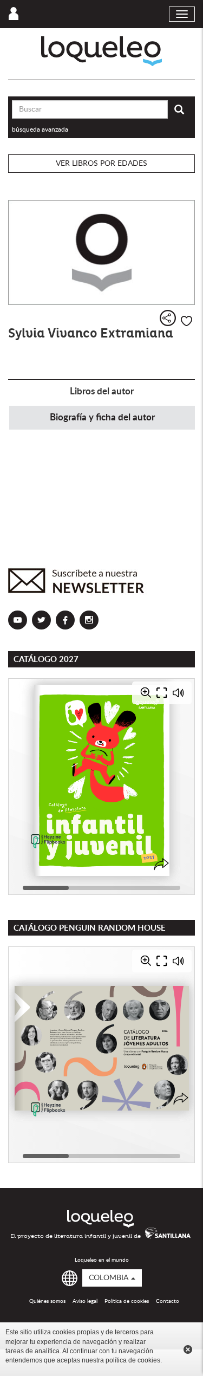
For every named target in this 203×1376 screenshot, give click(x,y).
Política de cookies (126, 1301)
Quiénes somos (47, 1301)
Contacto (167, 1301)
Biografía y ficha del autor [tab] (102, 417)
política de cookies (133, 1360)
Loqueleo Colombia (101, 51)
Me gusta (186, 321)
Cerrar (188, 1349)
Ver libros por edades (101, 163)
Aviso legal (85, 1301)
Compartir (168, 318)
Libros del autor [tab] (102, 391)
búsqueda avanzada (40, 129)
